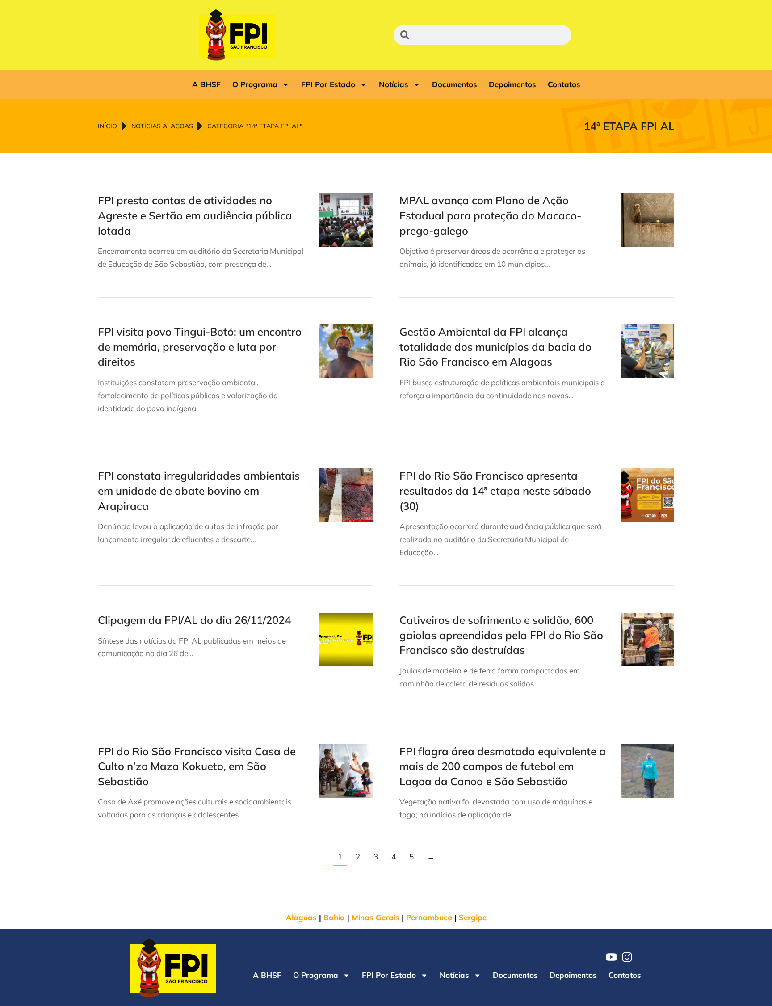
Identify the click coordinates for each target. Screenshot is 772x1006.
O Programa (254, 84)
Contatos (564, 84)
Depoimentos (512, 84)
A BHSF (206, 84)
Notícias (393, 84)
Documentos (454, 84)
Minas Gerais (375, 917)
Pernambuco (429, 917)
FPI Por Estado (328, 84)
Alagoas (301, 917)
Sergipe (473, 917)
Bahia (334, 917)
